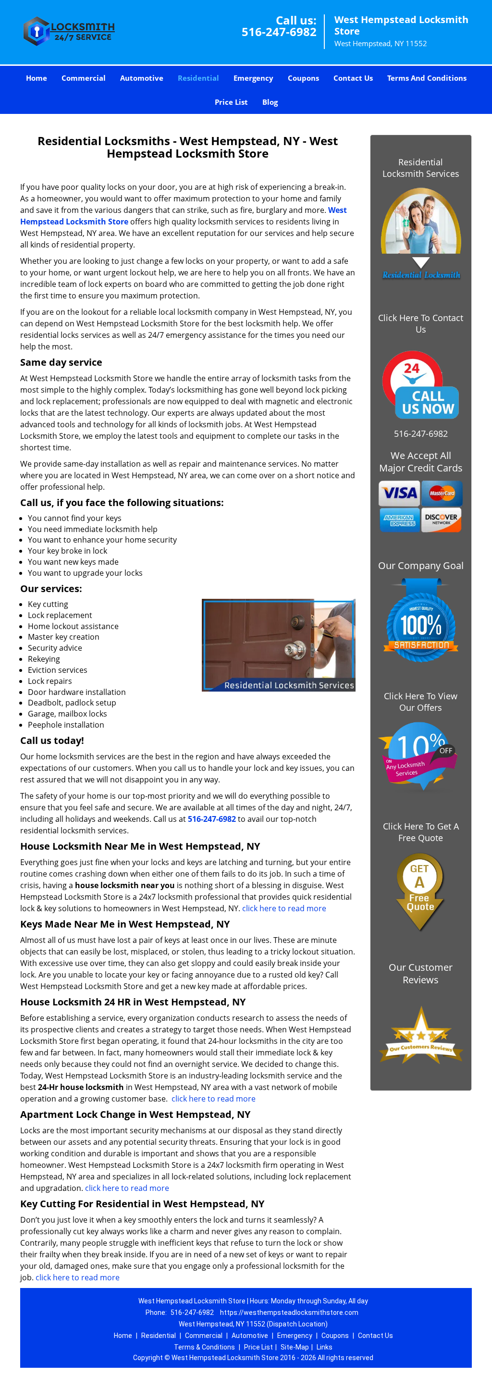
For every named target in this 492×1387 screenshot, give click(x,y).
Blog (270, 102)
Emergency (253, 78)
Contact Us (353, 78)
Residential (198, 78)
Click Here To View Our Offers (420, 701)
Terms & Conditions (204, 1347)
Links (324, 1347)
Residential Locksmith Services (420, 167)
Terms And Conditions (427, 78)
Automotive (141, 78)
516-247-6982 (279, 31)
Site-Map (295, 1347)
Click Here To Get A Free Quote (421, 831)
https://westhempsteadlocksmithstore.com (289, 1312)
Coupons (303, 78)
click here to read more (283, 908)
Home (36, 78)
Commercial (84, 78)
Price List (231, 102)
